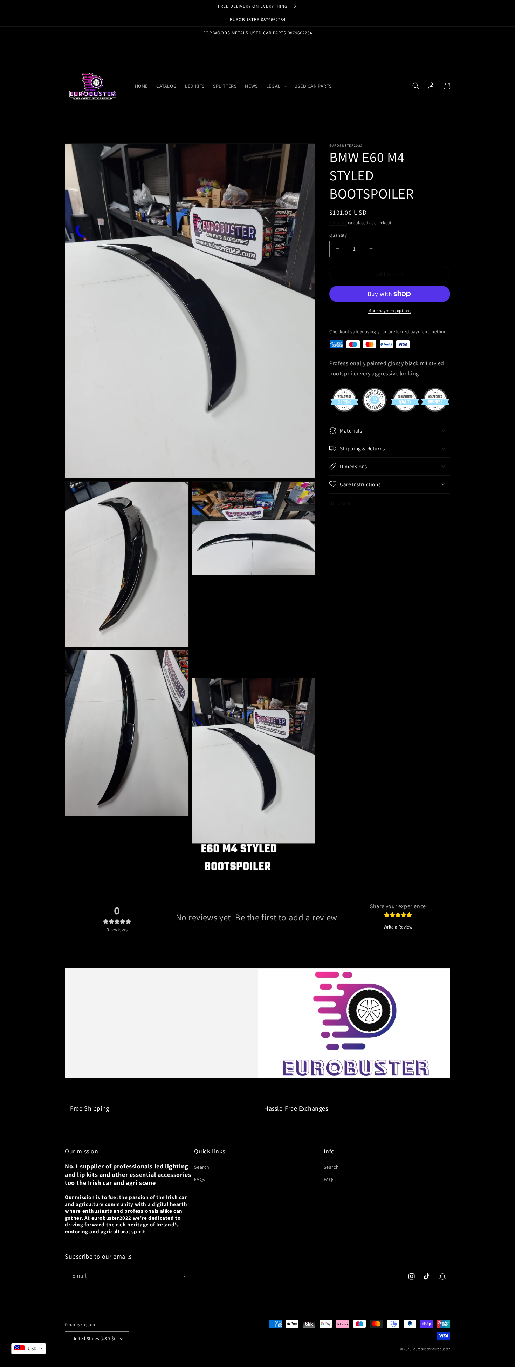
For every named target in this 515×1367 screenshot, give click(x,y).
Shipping (338, 222)
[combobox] (28, 1348)
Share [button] (343, 503)
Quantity (338, 235)
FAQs (199, 1179)
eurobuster (422, 1349)
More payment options (389, 310)
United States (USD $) (93, 1338)
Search (202, 1167)
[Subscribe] (183, 1276)
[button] (276, 86)
